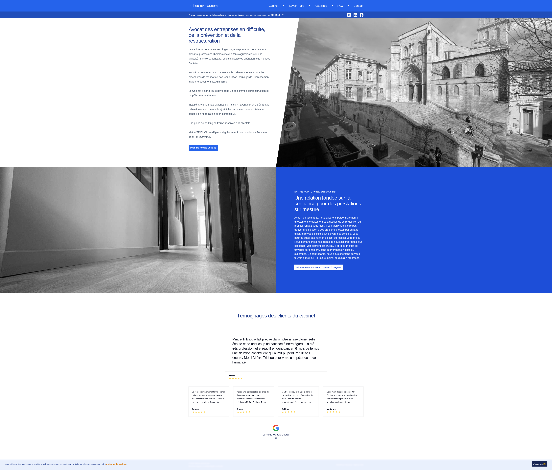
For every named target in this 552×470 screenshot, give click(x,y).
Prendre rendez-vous (201, 148)
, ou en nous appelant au (236, 15)
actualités (321, 5)
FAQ (340, 5)
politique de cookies (116, 464)
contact (358, 5)
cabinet (273, 5)
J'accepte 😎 (539, 464)
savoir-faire (296, 5)
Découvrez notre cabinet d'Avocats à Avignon (318, 267)
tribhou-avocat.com (203, 6)
